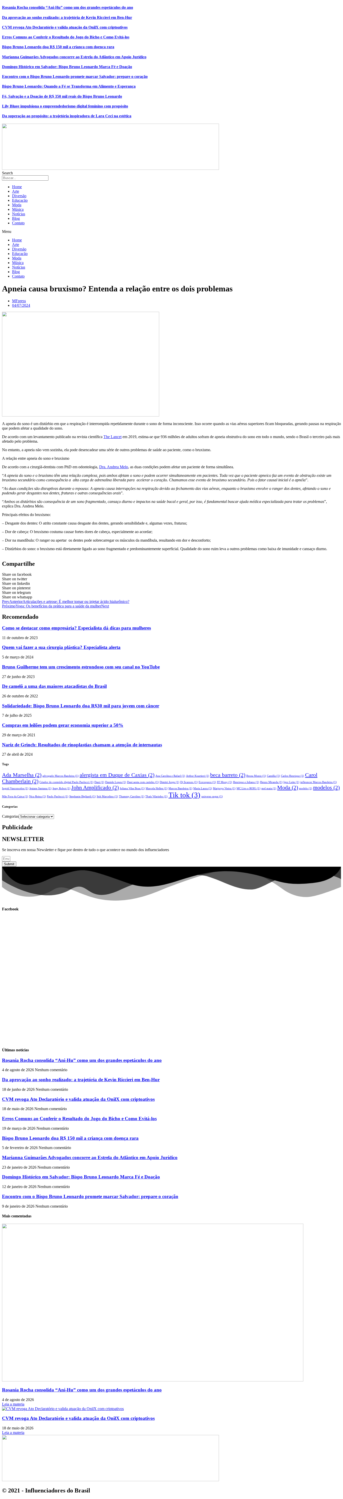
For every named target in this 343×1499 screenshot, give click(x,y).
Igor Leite (291, 782)
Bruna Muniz (256, 775)
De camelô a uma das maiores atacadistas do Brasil (54, 686)
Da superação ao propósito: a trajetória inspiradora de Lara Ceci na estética (66, 116)
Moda (16, 205)
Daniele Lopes (115, 782)
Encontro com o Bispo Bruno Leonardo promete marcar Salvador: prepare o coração (75, 76)
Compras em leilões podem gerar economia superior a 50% (62, 725)
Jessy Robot (61, 788)
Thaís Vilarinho (156, 796)
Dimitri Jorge (169, 782)
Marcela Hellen (156, 788)
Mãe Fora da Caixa (15, 796)
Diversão (19, 196)
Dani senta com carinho (143, 782)
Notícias (18, 214)
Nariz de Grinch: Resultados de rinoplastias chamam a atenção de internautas (82, 744)
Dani (99, 782)
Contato (18, 223)
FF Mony (224, 782)
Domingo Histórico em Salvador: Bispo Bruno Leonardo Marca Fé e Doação (67, 67)
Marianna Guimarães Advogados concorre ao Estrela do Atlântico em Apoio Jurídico (74, 57)
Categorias (10, 816)
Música (18, 209)
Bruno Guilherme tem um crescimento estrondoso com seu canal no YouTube (81, 666)
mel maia (268, 788)
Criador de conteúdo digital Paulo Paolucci (66, 782)
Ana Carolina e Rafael (170, 775)
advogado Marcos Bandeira (60, 775)
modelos (326, 788)
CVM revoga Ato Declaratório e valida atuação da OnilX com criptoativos (65, 27)
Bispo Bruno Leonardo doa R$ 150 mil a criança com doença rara (58, 47)
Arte (15, 191)
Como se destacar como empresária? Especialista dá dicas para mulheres (76, 628)
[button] (171, 231)
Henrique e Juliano (246, 782)
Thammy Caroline (131, 796)
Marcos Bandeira (180, 788)
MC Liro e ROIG (248, 788)
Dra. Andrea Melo (113, 467)
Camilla (273, 775)
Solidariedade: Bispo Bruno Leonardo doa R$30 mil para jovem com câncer (80, 705)
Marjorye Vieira (224, 788)
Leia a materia (13, 1404)
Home (17, 187)
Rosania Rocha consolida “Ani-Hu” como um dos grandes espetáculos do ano (67, 7)
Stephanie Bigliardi (82, 796)
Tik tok (184, 795)
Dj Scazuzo (189, 782)
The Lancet (112, 437)
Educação (20, 200)
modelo (305, 788)
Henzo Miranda (271, 782)
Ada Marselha (21, 775)
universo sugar (212, 796)
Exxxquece (207, 782)
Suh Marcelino (107, 796)
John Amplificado (95, 788)
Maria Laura (202, 788)
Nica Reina (37, 796)
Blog (16, 218)
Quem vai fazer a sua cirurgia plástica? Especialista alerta (61, 647)
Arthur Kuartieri (197, 775)
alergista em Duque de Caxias (117, 775)
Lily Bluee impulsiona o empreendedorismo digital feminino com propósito (65, 106)
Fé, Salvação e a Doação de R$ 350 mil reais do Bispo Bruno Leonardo (62, 96)
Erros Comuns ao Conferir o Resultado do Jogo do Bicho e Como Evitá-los (65, 37)
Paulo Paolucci (57, 796)
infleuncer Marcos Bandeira (318, 782)
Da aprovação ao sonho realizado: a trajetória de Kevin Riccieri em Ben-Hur (67, 17)
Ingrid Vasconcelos (15, 788)
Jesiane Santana (40, 788)
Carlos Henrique (292, 775)
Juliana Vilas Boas (132, 788)
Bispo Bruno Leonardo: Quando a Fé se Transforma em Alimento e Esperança (69, 86)
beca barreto (227, 775)
